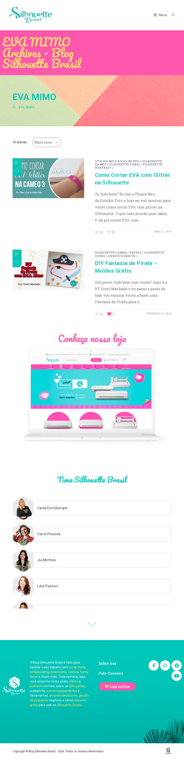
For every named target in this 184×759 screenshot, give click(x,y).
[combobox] (46, 142)
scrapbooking (39, 672)
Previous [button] (92, 624)
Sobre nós (107, 663)
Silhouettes (77, 686)
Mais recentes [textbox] (46, 142)
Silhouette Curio (124, 164)
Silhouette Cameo (111, 252)
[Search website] (171, 15)
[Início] (14, 107)
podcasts (36, 686)
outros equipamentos (61, 691)
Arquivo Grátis (121, 256)
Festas (136, 252)
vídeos (73, 681)
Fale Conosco (111, 673)
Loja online (120, 686)
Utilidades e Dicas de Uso (117, 161)
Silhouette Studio (69, 705)
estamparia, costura (64, 672)
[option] (92, 508)
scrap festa (77, 667)
